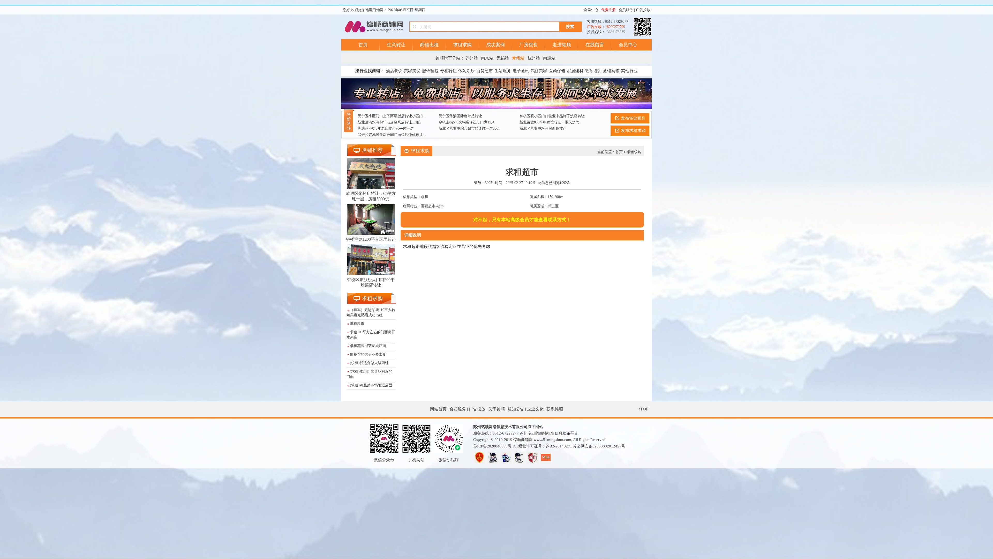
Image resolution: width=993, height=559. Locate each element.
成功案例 (495, 44)
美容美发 (412, 71)
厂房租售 (528, 44)
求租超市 (357, 324)
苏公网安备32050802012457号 (599, 446)
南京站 (487, 58)
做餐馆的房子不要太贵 (368, 354)
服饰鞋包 (430, 71)
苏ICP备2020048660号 (492, 446)
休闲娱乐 (466, 71)
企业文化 (535, 409)
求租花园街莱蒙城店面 (368, 346)
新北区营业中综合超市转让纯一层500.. (469, 128)
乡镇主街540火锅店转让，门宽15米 (467, 122)
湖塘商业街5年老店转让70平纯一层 (386, 128)
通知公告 (516, 409)
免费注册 (608, 10)
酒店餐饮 (394, 71)
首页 (363, 44)
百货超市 (484, 71)
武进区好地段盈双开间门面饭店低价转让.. (391, 135)
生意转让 (396, 44)
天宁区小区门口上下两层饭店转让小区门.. (391, 116)
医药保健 (557, 71)
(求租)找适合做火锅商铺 (369, 363)
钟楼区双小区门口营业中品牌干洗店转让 (552, 116)
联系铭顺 (554, 409)
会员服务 (626, 10)
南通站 (549, 58)
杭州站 (534, 58)
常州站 (518, 58)
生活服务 (502, 71)
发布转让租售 (633, 118)
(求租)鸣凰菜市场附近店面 (371, 385)
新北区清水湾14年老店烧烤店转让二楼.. (389, 122)
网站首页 (438, 409)
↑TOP (643, 409)
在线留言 (594, 44)
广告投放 (643, 10)
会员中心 (591, 10)
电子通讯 (521, 71)
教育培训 (593, 71)
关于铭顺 (496, 409)
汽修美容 (539, 71)
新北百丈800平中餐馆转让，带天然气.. (550, 122)
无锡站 (502, 58)
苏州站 (471, 58)
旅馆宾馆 (611, 71)
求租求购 (462, 44)
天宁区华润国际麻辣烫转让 (460, 116)
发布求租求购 (633, 130)
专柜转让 (448, 71)
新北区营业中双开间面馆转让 (543, 128)
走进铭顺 (561, 44)
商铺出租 (429, 44)
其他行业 (629, 71)
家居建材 (575, 71)
